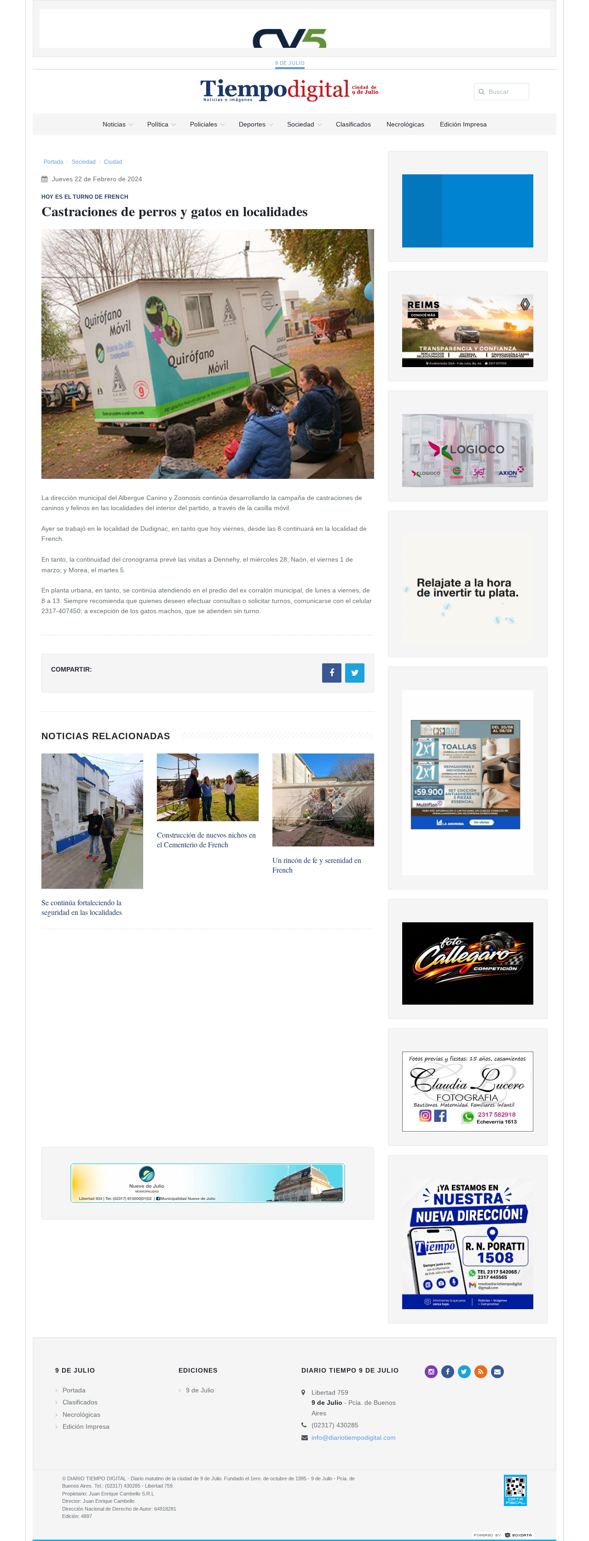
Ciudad (113, 162)
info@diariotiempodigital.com (354, 1437)
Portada (54, 162)
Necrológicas (81, 1414)
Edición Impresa (86, 1426)
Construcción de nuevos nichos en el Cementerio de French (206, 839)
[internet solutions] (503, 1534)
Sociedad (84, 162)
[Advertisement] (207, 1047)
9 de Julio (290, 63)
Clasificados (80, 1402)
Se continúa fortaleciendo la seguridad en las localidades (81, 907)
